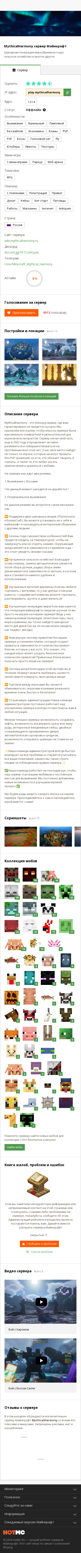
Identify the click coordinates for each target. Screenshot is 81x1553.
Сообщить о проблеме (42, 1244)
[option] (40, 23)
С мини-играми (17, 162)
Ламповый (56, 123)
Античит (48, 208)
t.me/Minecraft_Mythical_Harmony (28, 264)
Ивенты (30, 146)
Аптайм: (10, 278)
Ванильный (36, 123)
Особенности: (14, 116)
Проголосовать (24, 313)
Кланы (53, 131)
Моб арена (55, 162)
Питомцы (59, 201)
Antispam (65, 208)
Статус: (10, 110)
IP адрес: (11, 92)
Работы (12, 208)
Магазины (30, 208)
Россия (17, 225)
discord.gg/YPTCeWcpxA (22, 252)
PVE (9, 139)
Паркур (37, 162)
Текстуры (47, 146)
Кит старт (41, 201)
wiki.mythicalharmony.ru (21, 241)
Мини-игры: (13, 155)
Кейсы (25, 201)
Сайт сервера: (14, 235)
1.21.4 (31, 102)
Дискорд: (11, 246)
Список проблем (41, 1252)
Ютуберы (13, 146)
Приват (57, 193)
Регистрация (38, 193)
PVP (65, 131)
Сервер (22, 70)
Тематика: (12, 170)
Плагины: (11, 186)
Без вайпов (15, 131)
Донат (11, 201)
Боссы (21, 139)
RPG (10, 177)
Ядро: (8, 101)
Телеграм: (12, 258)
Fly (57, 139)
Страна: (10, 218)
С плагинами (15, 193)
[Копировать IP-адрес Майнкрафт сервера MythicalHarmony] (67, 92)
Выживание (15, 123)
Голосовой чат (40, 139)
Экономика (36, 131)
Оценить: (11, 83)
